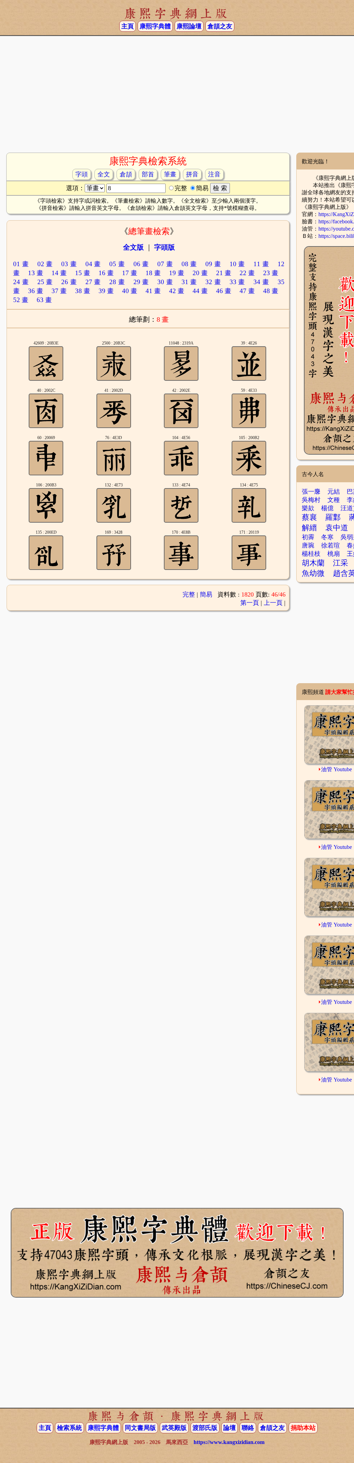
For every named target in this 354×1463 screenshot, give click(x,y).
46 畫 (223, 290)
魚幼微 (313, 573)
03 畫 (69, 264)
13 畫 (35, 273)
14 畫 (59, 273)
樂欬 (308, 508)
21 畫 (223, 273)
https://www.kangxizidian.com (229, 1442)
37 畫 (59, 290)
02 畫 (45, 264)
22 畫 (247, 273)
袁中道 (336, 527)
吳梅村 (311, 499)
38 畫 (82, 290)
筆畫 (170, 174)
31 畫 (189, 281)
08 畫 (189, 264)
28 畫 (117, 281)
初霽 (308, 537)
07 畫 (165, 264)
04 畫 (93, 264)
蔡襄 (309, 517)
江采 (340, 563)
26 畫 (69, 281)
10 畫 (237, 264)
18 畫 (153, 273)
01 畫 (21, 264)
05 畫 (117, 264)
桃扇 (333, 553)
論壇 (229, 1427)
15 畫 (82, 273)
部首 (148, 174)
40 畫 (129, 290)
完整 (189, 594)
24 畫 (21, 281)
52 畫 (20, 299)
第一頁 (249, 602)
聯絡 (248, 1427)
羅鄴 (333, 517)
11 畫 (261, 264)
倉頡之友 (219, 26)
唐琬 (308, 545)
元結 (333, 491)
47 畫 (247, 290)
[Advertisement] (177, 97)
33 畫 (237, 281)
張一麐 (311, 491)
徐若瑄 (330, 545)
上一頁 (273, 602)
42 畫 (176, 290)
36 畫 (35, 290)
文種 (333, 499)
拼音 (192, 174)
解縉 (309, 527)
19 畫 (176, 273)
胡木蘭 (313, 563)
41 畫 (153, 290)
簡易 (206, 594)
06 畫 (141, 264)
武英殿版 (174, 1427)
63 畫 (44, 299)
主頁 (127, 26)
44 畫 (200, 290)
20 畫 (200, 273)
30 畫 (165, 281)
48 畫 (270, 290)
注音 (214, 174)
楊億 (327, 508)
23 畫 (270, 273)
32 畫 (213, 281)
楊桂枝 (311, 553)
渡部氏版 (205, 1427)
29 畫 (141, 281)
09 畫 (213, 264)
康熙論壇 (189, 26)
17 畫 (129, 273)
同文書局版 (140, 1427)
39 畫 (106, 290)
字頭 (81, 174)
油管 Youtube (336, 769)
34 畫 (261, 281)
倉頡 (126, 174)
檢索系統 (69, 1427)
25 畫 (45, 281)
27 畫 (93, 281)
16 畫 (106, 273)
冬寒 (327, 537)
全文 (103, 174)
